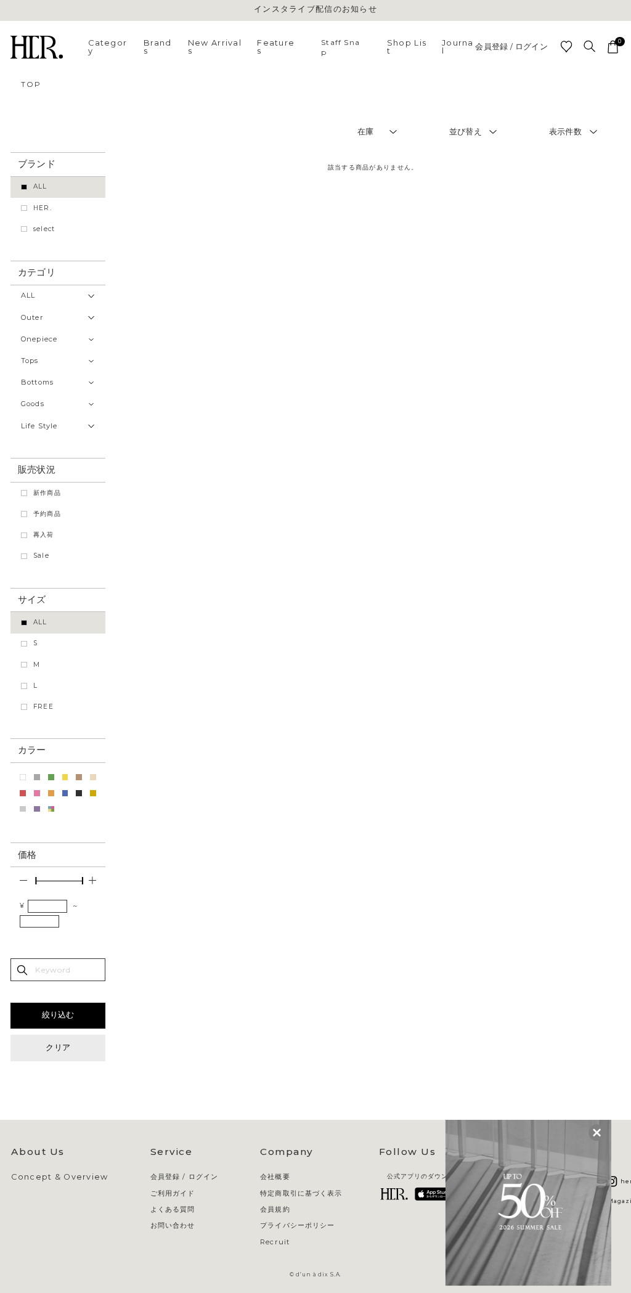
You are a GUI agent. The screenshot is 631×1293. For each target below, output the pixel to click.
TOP (31, 84)
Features (276, 46)
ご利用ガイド (172, 1193)
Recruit (275, 1242)
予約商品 (47, 514)
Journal (458, 46)
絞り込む (58, 1014)
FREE (43, 707)
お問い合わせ (172, 1225)
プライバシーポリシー (297, 1225)
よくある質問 (172, 1209)
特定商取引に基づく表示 (301, 1193)
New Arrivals (215, 46)
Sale (41, 556)
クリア (58, 1047)
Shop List (406, 46)
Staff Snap (340, 47)
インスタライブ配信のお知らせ (315, 10)
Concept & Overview (59, 1177)
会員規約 (275, 1209)
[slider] (35, 880)
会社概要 (275, 1176)
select (44, 229)
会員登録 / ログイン (511, 47)
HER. (42, 208)
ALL (40, 186)
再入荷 (43, 535)
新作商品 (47, 493)
